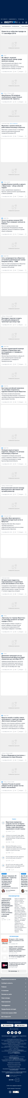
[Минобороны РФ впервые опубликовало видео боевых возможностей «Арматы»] (14, 83)
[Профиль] (26, 22)
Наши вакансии (5, 1001)
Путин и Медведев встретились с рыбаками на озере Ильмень (13, 756)
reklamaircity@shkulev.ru (14, 1057)
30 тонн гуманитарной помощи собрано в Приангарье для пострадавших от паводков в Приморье (13, 351)
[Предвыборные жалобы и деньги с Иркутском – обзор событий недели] (14, 172)
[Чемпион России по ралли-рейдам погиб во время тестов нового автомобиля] (14, 772)
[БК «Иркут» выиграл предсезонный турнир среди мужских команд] (14, 45)
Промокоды (21, 19)
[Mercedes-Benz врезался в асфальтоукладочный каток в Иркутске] (14, 506)
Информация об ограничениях (14, 1062)
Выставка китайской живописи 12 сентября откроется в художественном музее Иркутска (14, 389)
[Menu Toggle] (1, 22)
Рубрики (3, 987)
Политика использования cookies (14, 1064)
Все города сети (6, 1016)
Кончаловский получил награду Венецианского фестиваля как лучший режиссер (13, 489)
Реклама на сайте (6, 994)
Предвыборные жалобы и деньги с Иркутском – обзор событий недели (13, 185)
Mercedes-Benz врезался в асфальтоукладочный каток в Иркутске (12, 519)
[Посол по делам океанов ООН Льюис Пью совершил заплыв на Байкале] (14, 208)
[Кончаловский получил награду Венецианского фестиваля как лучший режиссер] (14, 476)
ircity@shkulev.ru (20, 1050)
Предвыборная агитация (8, 1009)
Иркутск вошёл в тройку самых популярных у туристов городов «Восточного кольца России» (13, 719)
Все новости (4, 19)
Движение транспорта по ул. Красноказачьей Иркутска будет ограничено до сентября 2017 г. (13, 657)
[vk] (12, 1032)
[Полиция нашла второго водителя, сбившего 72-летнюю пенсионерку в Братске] (14, 438)
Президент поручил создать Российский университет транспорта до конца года (12, 320)
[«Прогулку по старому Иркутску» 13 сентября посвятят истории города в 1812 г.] (14, 606)
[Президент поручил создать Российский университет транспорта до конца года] (14, 306)
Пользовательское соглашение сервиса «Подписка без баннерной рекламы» (14, 1069)
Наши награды (5, 998)
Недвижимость (13, 19)
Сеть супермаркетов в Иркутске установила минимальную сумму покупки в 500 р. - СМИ (13, 259)
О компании (4, 990)
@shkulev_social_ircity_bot (18, 1058)
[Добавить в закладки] (25, 71)
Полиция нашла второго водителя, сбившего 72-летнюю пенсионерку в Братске (13, 451)
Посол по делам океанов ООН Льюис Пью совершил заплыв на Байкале (13, 222)
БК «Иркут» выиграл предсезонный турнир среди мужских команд (12, 59)
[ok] (19, 1032)
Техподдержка (5, 1005)
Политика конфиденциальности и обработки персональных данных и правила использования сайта (14, 1072)
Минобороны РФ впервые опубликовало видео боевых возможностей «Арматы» (12, 97)
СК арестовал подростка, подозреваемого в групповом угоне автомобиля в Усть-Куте (12, 581)
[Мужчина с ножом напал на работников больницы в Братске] (14, 113)
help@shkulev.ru (17, 1053)
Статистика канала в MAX (9, 1013)
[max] (15, 1032)
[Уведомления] (23, 22)
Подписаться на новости (8, 979)
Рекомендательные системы (14, 1066)
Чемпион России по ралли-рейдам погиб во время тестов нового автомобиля (12, 785)
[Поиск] (19, 22)
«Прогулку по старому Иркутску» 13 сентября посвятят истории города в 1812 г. (13, 619)
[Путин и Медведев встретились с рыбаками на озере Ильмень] (14, 743)
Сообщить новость (7, 983)
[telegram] (8, 1032)
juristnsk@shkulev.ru (16, 1052)
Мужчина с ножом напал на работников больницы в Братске (13, 126)
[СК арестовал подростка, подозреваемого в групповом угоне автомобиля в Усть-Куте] (14, 568)
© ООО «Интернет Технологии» (14, 1088)
